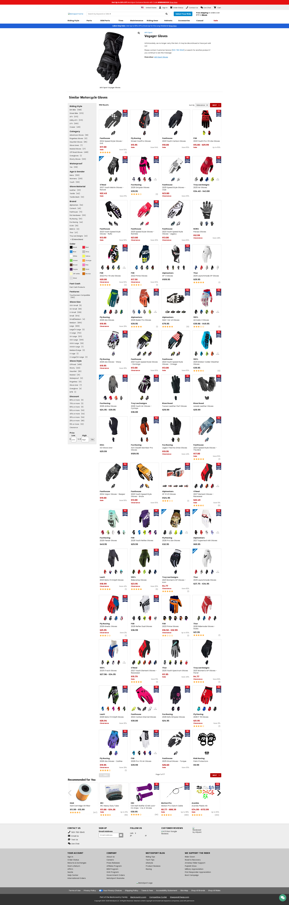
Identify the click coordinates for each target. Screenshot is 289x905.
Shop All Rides (214, 890)
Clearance (74, 427)
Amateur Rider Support (195, 863)
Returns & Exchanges (77, 863)
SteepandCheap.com (179, 897)
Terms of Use (74, 890)
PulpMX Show (191, 866)
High (82, 437)
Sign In (70, 856)
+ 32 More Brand (76, 239)
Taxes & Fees (147, 890)
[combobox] (202, 105)
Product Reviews (153, 866)
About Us (111, 856)
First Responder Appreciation (198, 872)
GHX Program (113, 872)
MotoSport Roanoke (115, 878)
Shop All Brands (198, 890)
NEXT (214, 105)
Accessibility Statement (166, 890)
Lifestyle (149, 863)
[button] (205, 7)
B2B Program (112, 869)
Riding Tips (150, 856)
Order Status (73, 860)
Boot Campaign (192, 875)
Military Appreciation (194, 869)
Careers (110, 860)
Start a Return (74, 866)
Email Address (106, 831)
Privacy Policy (90, 890)
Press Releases (113, 863)
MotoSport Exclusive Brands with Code (144, 2)
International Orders (77, 878)
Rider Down (190, 856)
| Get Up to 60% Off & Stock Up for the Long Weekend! (144, 26)
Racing (149, 869)
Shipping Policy (131, 890)
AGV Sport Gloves (161, 57)
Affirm (70, 869)
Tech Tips (150, 860)
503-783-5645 (178, 50)
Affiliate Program (114, 866)
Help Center (73, 875)
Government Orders (116, 875)
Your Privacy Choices (112, 890)
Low (72, 437)
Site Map (184, 890)
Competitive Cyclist (158, 897)
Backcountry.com (138, 897)
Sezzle (70, 872)
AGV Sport (148, 32)
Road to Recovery (193, 860)
